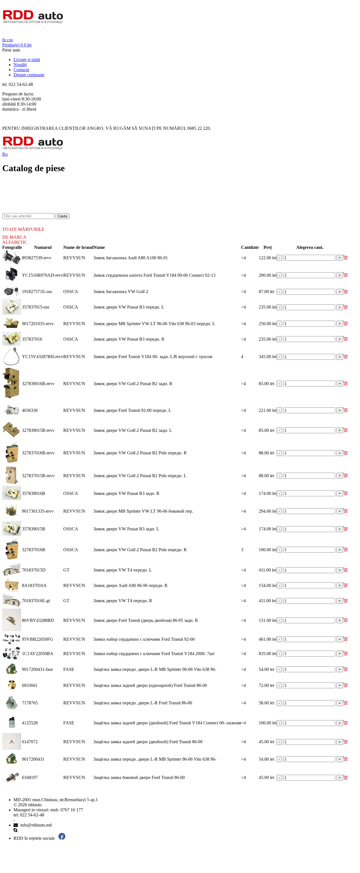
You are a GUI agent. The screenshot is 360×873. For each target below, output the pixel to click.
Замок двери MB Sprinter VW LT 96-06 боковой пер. (143, 511)
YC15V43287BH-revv (42, 356)
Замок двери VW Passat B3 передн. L (128, 307)
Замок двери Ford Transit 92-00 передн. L (132, 410)
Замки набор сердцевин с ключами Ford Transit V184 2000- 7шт (154, 653)
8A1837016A (34, 585)
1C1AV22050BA (37, 653)
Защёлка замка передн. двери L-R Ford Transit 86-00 (142, 702)
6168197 (30, 777)
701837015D (34, 570)
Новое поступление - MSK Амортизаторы (53, 190)
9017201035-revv (38, 323)
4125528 (30, 722)
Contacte (21, 69)
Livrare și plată (27, 59)
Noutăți (20, 64)
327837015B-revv (38, 475)
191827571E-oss (37, 291)
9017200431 (33, 759)
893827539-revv (36, 257)
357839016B (33, 493)
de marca (14, 237)
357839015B (33, 528)
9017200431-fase (37, 669)
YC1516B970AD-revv (42, 275)
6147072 (30, 741)
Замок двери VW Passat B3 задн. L (126, 528)
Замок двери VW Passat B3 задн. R (126, 493)
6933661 (30, 685)
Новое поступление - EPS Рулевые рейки (52, 200)
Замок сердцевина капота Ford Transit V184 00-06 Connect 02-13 (154, 275)
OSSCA (70, 291)
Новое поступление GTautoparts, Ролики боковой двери (66, 205)
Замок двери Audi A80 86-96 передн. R (130, 585)
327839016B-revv (38, 383)
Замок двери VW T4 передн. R (122, 600)
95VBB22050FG (37, 639)
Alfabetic (14, 242)
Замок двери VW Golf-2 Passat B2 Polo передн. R (140, 452)
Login (7, 34)
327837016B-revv (38, 452)
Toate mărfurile (23, 229)
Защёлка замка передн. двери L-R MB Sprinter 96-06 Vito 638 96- (154, 669)
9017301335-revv (38, 511)
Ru (5, 154)
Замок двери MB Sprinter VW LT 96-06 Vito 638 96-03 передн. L (154, 323)
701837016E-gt (36, 600)
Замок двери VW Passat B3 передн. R (129, 339)
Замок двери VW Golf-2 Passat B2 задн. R (132, 383)
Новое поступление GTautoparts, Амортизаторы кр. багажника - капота (81, 210)
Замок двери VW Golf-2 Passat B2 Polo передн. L (139, 475)
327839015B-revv (38, 430)
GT (66, 570)
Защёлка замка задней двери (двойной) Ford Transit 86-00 (147, 741)
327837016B (33, 549)
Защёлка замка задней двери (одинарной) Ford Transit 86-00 (150, 685)
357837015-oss (35, 307)
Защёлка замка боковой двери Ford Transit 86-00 (139, 777)
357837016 (32, 339)
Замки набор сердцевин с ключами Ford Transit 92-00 (144, 639)
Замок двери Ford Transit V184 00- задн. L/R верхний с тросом (152, 356)
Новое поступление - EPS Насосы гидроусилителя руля (66, 195)
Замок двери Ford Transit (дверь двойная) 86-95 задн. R (145, 620)
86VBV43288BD (38, 620)
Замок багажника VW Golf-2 (120, 291)
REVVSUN (74, 257)
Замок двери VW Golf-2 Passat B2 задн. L (132, 430)
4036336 (30, 410)
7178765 (30, 702)
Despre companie (29, 74)
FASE (68, 669)
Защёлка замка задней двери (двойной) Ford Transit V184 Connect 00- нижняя (167, 722)
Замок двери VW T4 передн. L (122, 570)
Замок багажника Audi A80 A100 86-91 (130, 257)
